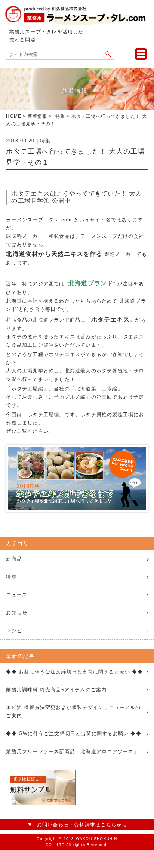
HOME (13, 116)
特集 (60, 116)
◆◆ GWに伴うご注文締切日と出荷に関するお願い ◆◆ (73, 733)
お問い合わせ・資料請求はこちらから (82, 825)
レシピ (14, 630)
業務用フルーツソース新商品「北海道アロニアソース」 (72, 751)
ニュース (16, 595)
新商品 (14, 559)
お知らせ (16, 613)
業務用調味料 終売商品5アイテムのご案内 (56, 690)
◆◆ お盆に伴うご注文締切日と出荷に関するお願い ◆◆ (74, 672)
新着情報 (37, 116)
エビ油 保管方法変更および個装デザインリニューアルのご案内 (73, 711)
